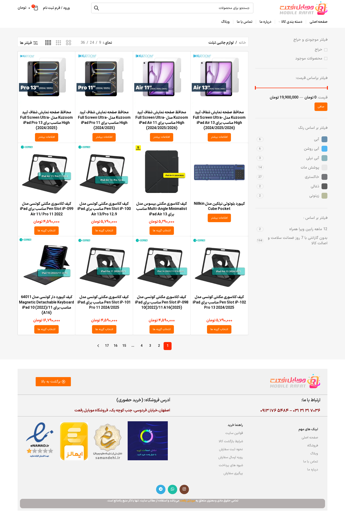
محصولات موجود (308, 58)
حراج (318, 49)
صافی (321, 107)
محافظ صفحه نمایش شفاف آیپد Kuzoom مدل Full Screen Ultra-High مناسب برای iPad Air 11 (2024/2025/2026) (161, 120)
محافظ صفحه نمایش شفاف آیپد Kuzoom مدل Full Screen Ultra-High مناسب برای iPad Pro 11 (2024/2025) (104, 120)
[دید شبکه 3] (58, 43)
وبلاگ (314, 453)
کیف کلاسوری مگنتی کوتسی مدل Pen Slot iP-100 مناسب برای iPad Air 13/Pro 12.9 (104, 209)
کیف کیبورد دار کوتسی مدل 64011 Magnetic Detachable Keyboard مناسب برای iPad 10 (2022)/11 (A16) (46, 305)
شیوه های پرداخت (231, 465)
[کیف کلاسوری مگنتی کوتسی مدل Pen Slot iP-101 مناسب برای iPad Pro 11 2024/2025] (104, 264)
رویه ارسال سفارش (230, 457)
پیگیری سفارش (233, 473)
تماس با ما (310, 461)
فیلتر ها (26, 43)
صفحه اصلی (310, 437)
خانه (242, 43)
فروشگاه (312, 445)
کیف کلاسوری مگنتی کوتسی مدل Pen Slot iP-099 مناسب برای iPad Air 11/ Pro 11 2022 (46, 209)
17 (107, 345)
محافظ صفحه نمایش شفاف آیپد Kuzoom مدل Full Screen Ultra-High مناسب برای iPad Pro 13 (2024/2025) (46, 120)
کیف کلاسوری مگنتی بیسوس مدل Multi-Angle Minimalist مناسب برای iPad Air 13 (161, 209)
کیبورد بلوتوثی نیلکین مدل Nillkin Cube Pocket (219, 206)
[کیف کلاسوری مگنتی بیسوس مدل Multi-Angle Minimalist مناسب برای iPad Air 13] (161, 171)
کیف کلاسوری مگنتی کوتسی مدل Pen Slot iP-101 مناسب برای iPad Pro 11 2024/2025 (104, 302)
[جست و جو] (96, 8)
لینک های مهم (308, 429)
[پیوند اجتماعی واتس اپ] (172, 489)
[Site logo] (303, 8)
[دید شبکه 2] (68, 43)
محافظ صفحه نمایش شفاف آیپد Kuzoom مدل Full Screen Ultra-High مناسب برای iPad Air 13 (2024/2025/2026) (219, 120)
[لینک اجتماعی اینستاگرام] (184, 489)
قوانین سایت (234, 433)
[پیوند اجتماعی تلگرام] (160, 489)
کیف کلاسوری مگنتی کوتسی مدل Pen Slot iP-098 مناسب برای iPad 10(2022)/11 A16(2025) (161, 302)
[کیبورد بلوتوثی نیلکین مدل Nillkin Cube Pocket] (219, 171)
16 (115, 345)
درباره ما (312, 469)
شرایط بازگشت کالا (231, 441)
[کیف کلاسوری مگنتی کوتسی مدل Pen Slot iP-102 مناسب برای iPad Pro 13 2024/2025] (219, 264)
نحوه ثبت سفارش (231, 449)
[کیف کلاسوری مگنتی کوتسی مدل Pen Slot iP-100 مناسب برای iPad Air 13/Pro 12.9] (104, 171)
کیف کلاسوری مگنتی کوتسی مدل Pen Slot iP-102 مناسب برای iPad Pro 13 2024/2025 (219, 302)
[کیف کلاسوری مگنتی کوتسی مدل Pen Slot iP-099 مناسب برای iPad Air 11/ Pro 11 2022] (46, 171)
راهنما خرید (235, 425)
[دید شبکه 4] (48, 43)
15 (124, 345)
